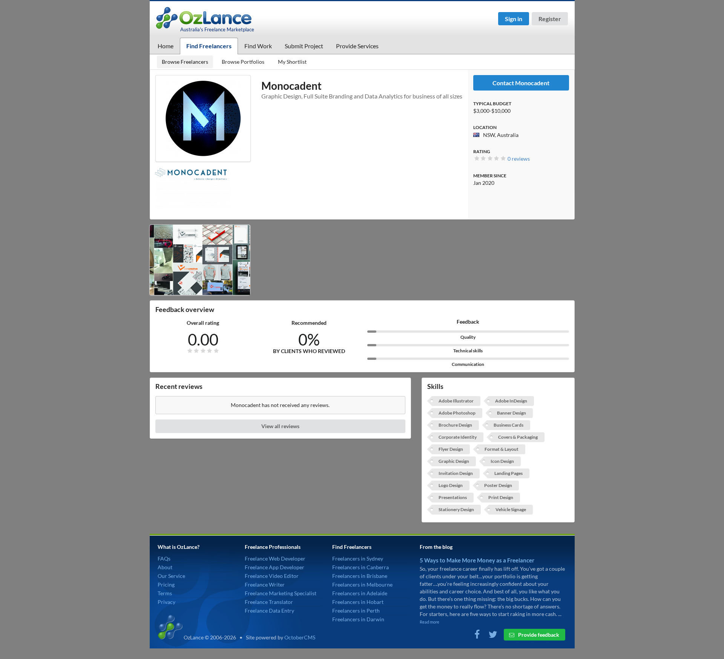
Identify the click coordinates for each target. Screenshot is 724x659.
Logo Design (451, 485)
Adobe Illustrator (456, 401)
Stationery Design (456, 509)
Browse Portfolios (243, 61)
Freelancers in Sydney (357, 558)
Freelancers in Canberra (360, 567)
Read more (429, 621)
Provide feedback (538, 634)
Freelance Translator (269, 602)
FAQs (164, 558)
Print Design (500, 497)
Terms (165, 593)
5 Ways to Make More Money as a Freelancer (477, 560)
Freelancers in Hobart (357, 602)
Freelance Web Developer (275, 558)
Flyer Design (451, 449)
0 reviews (519, 158)
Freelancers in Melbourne (362, 584)
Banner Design (511, 413)
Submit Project (304, 45)
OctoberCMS (299, 637)
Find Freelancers (209, 45)
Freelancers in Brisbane (359, 576)
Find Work (258, 45)
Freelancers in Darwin (358, 619)
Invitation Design (456, 473)
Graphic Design (454, 461)
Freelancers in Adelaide (359, 593)
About (165, 567)
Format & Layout (501, 449)
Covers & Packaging (518, 437)
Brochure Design (455, 425)
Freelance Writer (265, 584)
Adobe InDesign (511, 401)
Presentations (453, 497)
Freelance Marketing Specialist (280, 593)
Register (549, 18)
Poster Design (498, 485)
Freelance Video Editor (272, 576)
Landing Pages (508, 473)
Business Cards (508, 425)
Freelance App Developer (274, 567)
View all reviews (280, 426)
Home (165, 45)
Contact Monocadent (520, 82)
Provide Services (357, 45)
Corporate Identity (458, 437)
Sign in (513, 18)
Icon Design (502, 461)
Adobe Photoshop (457, 413)
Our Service (171, 576)
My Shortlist (292, 61)
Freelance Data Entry (269, 610)
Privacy (166, 602)
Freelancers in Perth (356, 610)
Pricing (166, 584)
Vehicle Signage (510, 509)
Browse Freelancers (185, 61)
